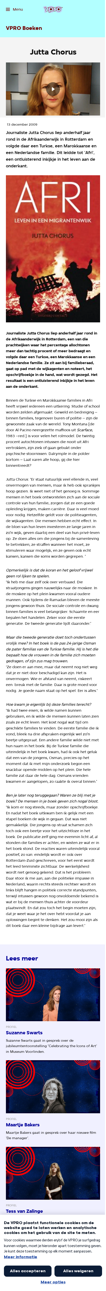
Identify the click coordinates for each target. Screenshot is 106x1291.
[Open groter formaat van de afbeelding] (53, 248)
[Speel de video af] (53, 89)
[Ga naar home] (53, 9)
